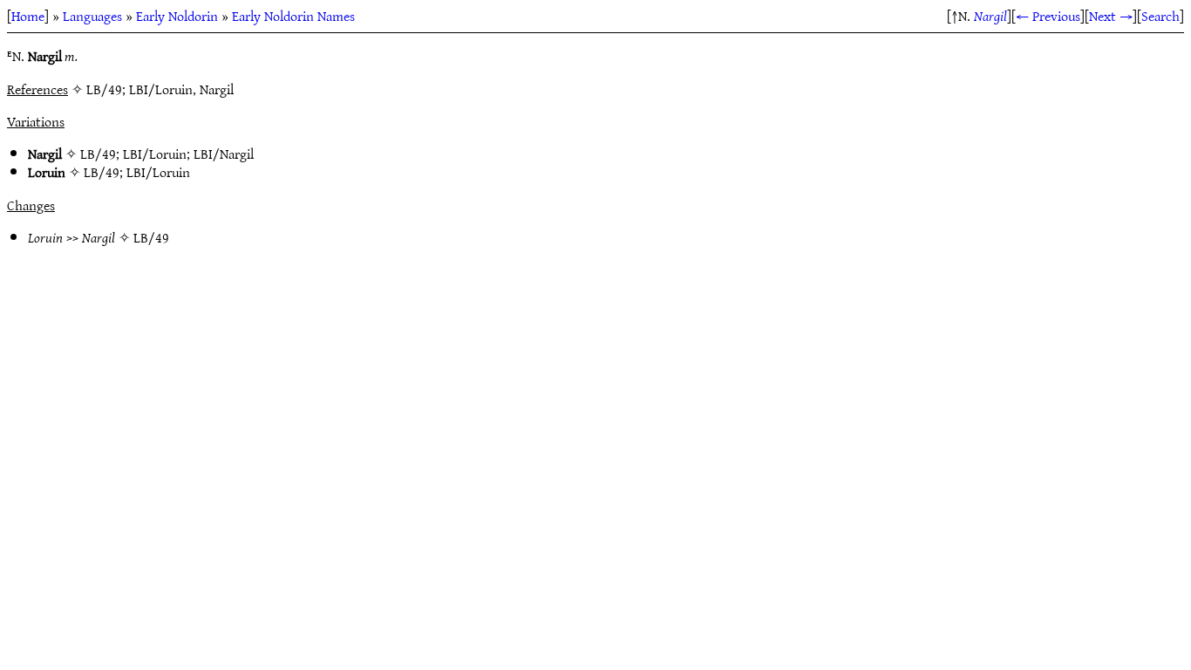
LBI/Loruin (155, 153)
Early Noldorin (177, 15)
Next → (1111, 15)
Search (1160, 15)
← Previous (1048, 15)
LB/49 (98, 153)
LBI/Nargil (224, 153)
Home (27, 15)
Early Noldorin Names (293, 15)
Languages (92, 15)
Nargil (990, 15)
